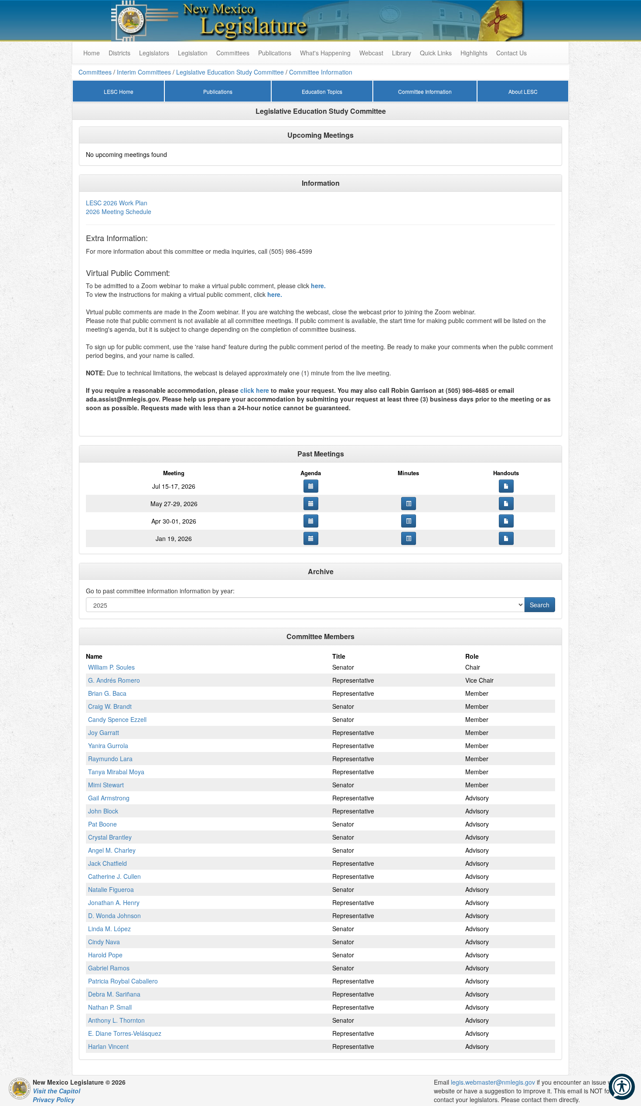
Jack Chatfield (107, 863)
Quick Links (436, 52)
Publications (274, 52)
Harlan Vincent (108, 1046)
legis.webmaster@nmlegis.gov (493, 1082)
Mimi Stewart (106, 784)
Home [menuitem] (91, 52)
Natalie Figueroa (111, 889)
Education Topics (322, 91)
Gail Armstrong (109, 797)
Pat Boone (102, 824)
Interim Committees (144, 72)
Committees (232, 52)
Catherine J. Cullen (114, 876)
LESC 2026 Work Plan (116, 202)
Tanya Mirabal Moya (116, 771)
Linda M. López (109, 928)
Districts (119, 52)
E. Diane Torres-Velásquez (124, 1033)
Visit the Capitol (56, 1090)
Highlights (474, 52)
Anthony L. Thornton (116, 1020)
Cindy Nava (104, 941)
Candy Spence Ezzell (117, 719)
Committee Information (320, 72)
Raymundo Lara (110, 758)
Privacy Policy (54, 1099)
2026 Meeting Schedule (118, 211)
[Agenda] (310, 486)
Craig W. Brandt (110, 706)
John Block (103, 811)
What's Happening (325, 52)
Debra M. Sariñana (114, 994)
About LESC (523, 91)
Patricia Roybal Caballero (123, 981)
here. (318, 285)
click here (254, 390)
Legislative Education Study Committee (230, 72)
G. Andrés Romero (114, 680)
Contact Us (511, 52)
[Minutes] (408, 503)
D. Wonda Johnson (114, 915)
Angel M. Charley (112, 850)
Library (401, 52)
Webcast (371, 52)
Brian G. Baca (107, 693)
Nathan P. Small (110, 1007)
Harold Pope (105, 954)
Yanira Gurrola (108, 745)
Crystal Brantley (110, 837)
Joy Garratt (103, 732)
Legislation (193, 52)
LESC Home (118, 91)
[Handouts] (506, 486)
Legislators (154, 52)
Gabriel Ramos (109, 967)
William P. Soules (111, 667)
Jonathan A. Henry (114, 902)
